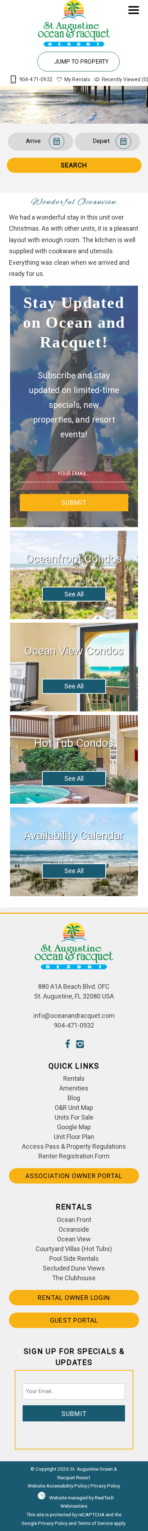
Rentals (74, 1078)
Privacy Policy (105, 1486)
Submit (74, 502)
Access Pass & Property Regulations (74, 1146)
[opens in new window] (67, 1045)
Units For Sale (74, 1117)
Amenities (73, 1088)
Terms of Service (95, 1523)
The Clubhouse (74, 1278)
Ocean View (74, 1239)
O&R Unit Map (74, 1107)
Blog (74, 1098)
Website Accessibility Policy (57, 1486)
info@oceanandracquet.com (74, 1015)
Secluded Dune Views (74, 1268)
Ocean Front (74, 1219)
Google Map (74, 1127)
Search (74, 165)
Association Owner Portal (74, 1176)
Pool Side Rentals (74, 1258)
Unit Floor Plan (74, 1136)
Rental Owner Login (74, 1297)
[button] (133, 47)
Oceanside (74, 1229)
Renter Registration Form (74, 1156)
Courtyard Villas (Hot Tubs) (74, 1249)
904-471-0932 (74, 1025)
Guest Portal (74, 1320)
